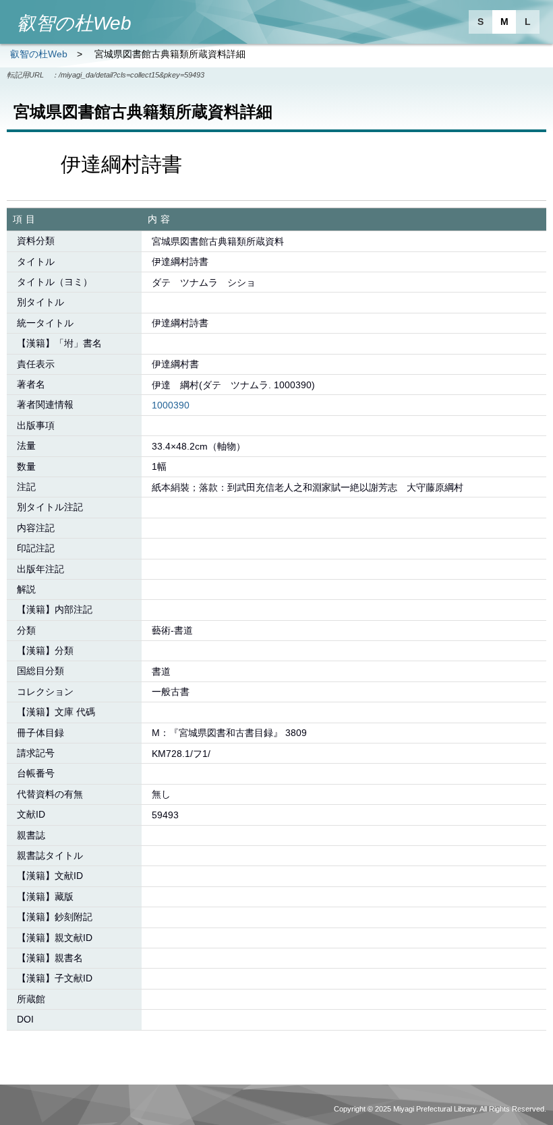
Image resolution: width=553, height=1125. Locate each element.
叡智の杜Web (38, 54)
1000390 (171, 405)
